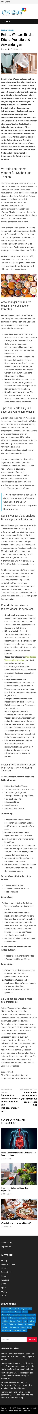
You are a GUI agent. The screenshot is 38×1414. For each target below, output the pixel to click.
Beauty (4, 1260)
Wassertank (17, 1330)
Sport (3, 1288)
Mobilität (5, 1321)
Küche (4, 1318)
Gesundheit (6, 1272)
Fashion (10, 1312)
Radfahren (12, 1324)
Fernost (17, 1312)
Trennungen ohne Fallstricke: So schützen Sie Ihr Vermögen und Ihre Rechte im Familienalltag (17, 1395)
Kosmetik (32, 1315)
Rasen (20, 1324)
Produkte (32, 1321)
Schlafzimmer (14, 1327)
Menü (7, 22)
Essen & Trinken (7, 30)
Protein (4, 1324)
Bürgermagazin (26, 1309)
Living (3, 1284)
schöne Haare (26, 1327)
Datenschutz (6, 1243)
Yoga (24, 1330)
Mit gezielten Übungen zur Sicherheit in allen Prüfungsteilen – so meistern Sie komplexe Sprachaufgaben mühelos (18, 1366)
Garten (4, 1268)
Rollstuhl (5, 1327)
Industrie (5, 1280)
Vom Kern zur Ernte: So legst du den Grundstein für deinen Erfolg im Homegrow (17, 1376)
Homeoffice (16, 1315)
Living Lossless (22, 1408)
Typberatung (6, 1330)
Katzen (24, 1315)
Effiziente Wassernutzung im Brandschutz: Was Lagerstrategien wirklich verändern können (16, 1385)
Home (3, 1276)
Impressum (6, 1247)
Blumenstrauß (14, 1309)
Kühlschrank (13, 1318)
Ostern (12, 1321)
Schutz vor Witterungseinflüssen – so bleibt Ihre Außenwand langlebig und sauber (17, 1356)
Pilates (19, 1321)
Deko (4, 1312)
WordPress (18, 1411)
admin (7, 49)
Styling (4, 1291)
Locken (32, 1318)
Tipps (3, 1295)
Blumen (4, 1309)
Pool (25, 1321)
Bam (28, 1411)
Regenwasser (29, 1324)
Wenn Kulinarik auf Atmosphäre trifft (16, 1223)
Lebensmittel (23, 1318)
